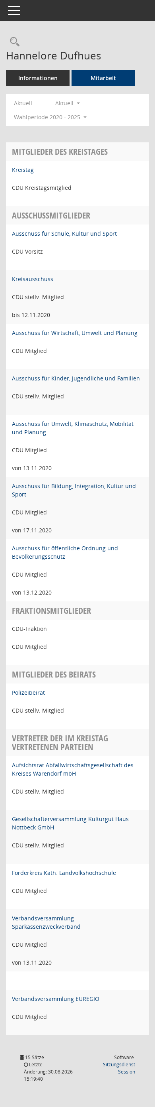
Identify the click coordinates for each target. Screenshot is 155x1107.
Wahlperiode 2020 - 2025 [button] (48, 117)
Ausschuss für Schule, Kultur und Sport (64, 233)
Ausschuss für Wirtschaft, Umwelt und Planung (75, 333)
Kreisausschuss (32, 279)
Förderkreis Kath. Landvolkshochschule (64, 873)
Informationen (38, 78)
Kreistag (23, 169)
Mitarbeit (103, 78)
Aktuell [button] (65, 103)
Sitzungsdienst (119, 1068)
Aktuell (23, 103)
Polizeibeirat (28, 692)
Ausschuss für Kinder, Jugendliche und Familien (76, 378)
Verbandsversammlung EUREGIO (55, 999)
